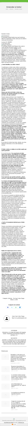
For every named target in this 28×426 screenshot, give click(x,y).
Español (14, 424)
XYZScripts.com (21, 422)
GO (25, 420)
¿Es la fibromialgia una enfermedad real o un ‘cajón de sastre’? (18, 385)
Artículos (10, 298)
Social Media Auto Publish (8, 422)
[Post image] (5, 357)
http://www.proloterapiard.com (19, 318)
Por (18, 298)
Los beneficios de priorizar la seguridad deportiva (18, 393)
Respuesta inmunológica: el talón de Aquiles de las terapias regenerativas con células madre (18, 368)
